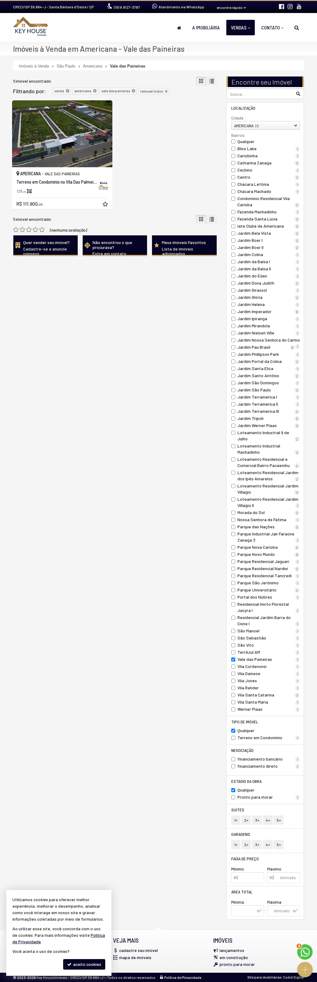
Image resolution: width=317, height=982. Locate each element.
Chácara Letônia (267, 184)
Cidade (237, 118)
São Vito (267, 645)
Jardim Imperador (267, 311)
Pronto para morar (267, 797)
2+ (246, 820)
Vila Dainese (267, 673)
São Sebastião (267, 637)
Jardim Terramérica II (267, 404)
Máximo (274, 868)
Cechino (267, 169)
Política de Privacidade (182, 977)
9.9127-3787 (127, 7)
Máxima (274, 902)
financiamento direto (267, 766)
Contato (270, 27)
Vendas (238, 27)
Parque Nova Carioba (267, 547)
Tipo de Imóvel (244, 721)
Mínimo (237, 868)
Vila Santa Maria (267, 702)
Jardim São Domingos (267, 382)
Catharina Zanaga (267, 162)
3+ (257, 820)
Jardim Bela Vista (267, 233)
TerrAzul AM (267, 652)
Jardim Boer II (267, 247)
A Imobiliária (206, 27)
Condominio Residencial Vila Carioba (267, 201)
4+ (268, 820)
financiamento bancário (267, 759)
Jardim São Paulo (267, 389)
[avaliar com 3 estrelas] (29, 230)
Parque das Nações (267, 526)
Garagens (240, 834)
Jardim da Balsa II (267, 268)
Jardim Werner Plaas (267, 425)
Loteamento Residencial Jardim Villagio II (267, 502)
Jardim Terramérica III (267, 411)
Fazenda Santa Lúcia (267, 218)
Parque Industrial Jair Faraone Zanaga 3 (267, 537)
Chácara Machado (267, 191)
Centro (267, 177)
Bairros (238, 135)
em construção (233, 957)
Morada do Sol (267, 512)
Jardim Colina (267, 254)
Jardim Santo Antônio (267, 375)
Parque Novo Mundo (267, 554)
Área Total (242, 891)
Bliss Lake (267, 148)
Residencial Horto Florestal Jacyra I (267, 607)
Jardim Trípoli (267, 418)
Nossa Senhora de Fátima (267, 519)
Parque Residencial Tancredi (267, 575)
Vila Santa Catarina (267, 694)
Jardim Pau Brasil (265, 347)
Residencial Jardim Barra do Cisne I (267, 620)
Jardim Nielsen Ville (267, 332)
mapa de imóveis (135, 957)
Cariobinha (267, 155)
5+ (279, 820)
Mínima (237, 902)
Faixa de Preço (245, 858)
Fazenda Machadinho (267, 211)
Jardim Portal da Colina (267, 361)
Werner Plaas (267, 709)
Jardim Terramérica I (267, 396)
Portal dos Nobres (267, 597)
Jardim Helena (267, 304)
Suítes (237, 809)
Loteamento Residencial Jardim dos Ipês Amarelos (267, 475)
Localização (243, 108)
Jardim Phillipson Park (267, 354)
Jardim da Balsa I (267, 261)
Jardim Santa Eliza (267, 368)
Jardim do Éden (267, 275)
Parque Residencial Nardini (267, 568)
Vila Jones (267, 680)
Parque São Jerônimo (267, 582)
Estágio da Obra (246, 781)
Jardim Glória (267, 297)
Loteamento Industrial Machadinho (267, 449)
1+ (235, 820)
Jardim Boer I (267, 240)
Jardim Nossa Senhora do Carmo (268, 340)
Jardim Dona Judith (267, 283)
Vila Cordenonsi (267, 666)
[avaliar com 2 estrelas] (22, 230)
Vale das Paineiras (267, 659)
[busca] (297, 27)
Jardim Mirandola (267, 325)
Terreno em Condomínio (267, 737)
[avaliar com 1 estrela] (16, 230)
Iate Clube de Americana (267, 226)
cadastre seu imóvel (138, 950)
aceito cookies (86, 964)
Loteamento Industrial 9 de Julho (267, 435)
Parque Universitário (267, 589)
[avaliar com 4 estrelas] (35, 230)
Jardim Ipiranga (267, 318)
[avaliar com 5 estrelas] (42, 230)
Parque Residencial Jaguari (267, 561)
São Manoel (267, 630)
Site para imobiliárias (264, 977)
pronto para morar (237, 964)
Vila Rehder (267, 687)
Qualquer (245, 141)
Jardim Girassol (267, 290)
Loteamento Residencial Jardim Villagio (267, 489)
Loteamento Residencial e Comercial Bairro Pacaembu (267, 462)
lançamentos (231, 950)
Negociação (242, 750)
